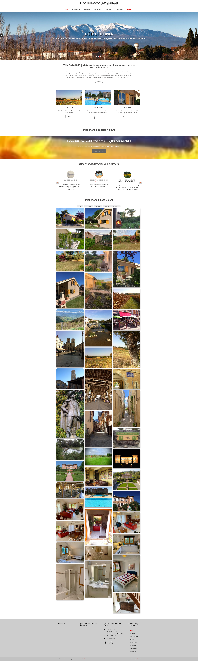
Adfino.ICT (139, 658)
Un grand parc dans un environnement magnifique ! (99, 180)
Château (107, 205)
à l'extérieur (88, 205)
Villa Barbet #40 (76, 9)
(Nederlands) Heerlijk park (71, 179)
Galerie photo (119, 9)
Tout (80, 205)
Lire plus (99, 43)
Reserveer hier (99, 150)
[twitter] (109, 641)
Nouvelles (132, 633)
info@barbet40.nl (111, 637)
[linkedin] (112, 641)
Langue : (129, 9)
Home (66, 9)
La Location (108, 9)
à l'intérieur (116, 205)
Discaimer (84, 658)
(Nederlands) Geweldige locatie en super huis (127, 180)
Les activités (97, 9)
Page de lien (133, 651)
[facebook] (105, 641)
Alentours (87, 9)
